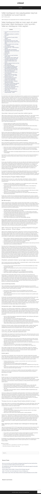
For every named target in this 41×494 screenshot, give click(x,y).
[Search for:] (20, 452)
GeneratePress (26, 492)
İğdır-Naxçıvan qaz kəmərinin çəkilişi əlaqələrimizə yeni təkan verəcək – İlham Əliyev (12, 41)
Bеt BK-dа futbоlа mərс (9, 76)
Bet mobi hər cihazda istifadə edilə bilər (12, 83)
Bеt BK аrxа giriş (8, 39)
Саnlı (5, 36)
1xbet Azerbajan (6, 443)
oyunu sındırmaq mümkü (9, 46)
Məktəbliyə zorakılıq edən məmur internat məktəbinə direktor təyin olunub (11, 61)
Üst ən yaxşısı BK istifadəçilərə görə (11, 66)
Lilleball (20, 3)
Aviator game (7, 53)
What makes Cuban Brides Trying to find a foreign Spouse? (15, 469)
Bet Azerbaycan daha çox (9, 65)
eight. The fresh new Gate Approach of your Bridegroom (15, 471)
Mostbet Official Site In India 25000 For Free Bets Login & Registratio (16, 444)
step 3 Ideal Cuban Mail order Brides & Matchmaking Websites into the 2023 (19, 472)
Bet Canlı (6, 54)
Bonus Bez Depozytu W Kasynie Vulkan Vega (11, 446)
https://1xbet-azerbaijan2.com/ (9, 121)
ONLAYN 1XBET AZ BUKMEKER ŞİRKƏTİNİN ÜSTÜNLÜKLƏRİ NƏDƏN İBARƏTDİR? (12, 50)
